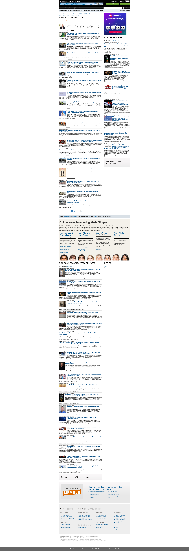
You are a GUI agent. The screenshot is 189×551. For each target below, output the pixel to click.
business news (67, 216)
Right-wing (68, 127)
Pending (68, 49)
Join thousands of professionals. (104, 487)
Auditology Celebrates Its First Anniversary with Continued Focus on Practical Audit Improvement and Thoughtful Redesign (79, 343)
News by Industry (79, 7)
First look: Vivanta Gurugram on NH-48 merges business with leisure (82, 191)
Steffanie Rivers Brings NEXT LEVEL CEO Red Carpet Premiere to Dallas (121, 72)
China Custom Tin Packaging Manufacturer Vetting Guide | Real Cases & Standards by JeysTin (83, 466)
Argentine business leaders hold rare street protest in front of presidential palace (82, 43)
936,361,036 (89, 10)
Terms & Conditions (120, 518)
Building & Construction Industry (71, 278)
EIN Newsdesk (74, 536)
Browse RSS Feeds (102, 518)
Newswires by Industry (67, 13)
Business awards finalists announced (76, 24)
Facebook (72, 537)
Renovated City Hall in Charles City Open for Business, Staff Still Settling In (83, 158)
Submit (114, 40)
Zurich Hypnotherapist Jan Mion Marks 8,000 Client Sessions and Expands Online (82, 362)
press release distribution (90, 536)
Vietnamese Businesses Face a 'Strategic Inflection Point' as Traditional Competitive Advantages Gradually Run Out (120, 102)
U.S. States (80, 13)
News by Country (69, 7)
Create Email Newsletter (82, 247)
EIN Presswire (98, 249)
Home (60, 13)
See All (118, 40)
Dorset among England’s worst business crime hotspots (81, 102)
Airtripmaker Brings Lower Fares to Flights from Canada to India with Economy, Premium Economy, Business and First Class (120, 87)
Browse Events (82, 529)
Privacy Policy (119, 521)
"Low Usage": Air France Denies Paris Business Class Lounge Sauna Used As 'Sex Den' (83, 201)
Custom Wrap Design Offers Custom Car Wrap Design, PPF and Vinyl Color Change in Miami (83, 456)
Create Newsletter (65, 524)
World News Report (64, 252)
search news (74, 216)
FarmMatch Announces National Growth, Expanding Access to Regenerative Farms (83, 407)
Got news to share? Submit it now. (114, 162)
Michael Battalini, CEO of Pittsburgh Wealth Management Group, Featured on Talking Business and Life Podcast (116, 146)
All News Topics (65, 515)
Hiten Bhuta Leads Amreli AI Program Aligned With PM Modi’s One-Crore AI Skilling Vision (84, 374)
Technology (121, 141)
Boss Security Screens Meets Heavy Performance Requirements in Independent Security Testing (82, 270)
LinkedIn (76, 537)
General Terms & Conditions (87, 540)
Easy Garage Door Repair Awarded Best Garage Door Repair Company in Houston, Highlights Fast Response (82, 313)
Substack (82, 537)
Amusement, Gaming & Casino (85, 423)
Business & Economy (115, 67)
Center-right (72, 118)
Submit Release (125, 4)
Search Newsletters (65, 526)
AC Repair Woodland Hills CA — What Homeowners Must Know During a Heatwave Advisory (83, 282)
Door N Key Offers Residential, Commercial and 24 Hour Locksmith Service (84, 437)
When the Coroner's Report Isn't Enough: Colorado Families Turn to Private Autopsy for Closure (78, 333)
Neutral (72, 30)
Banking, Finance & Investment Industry (118, 112)
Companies (121, 67)
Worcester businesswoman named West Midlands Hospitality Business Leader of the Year (82, 53)
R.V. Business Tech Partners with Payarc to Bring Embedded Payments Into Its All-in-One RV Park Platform (120, 118)
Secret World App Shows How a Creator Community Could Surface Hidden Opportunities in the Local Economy (119, 57)
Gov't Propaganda (71, 178)
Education (124, 97)
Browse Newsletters (66, 527)
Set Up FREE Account (113, 4)
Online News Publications (65, 250)
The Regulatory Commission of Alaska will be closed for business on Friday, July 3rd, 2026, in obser (79, 131)
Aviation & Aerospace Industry (117, 97)
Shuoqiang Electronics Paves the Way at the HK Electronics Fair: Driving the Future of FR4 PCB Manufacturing (83, 353)
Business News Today (70, 1)
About (61, 7)
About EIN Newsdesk (120, 515)
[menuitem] (68, 516)
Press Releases (98, 7)
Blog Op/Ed (100, 527)
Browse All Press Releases (85, 519)
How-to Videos (119, 516)
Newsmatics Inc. (63, 539)
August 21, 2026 (112, 83)
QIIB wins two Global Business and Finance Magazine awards (83, 168)
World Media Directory (88, 13)
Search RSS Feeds (101, 516)
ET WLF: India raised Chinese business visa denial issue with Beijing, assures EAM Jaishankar (82, 111)
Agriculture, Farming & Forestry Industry (118, 80)
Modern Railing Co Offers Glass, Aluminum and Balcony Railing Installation (83, 447)
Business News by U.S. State (65, 247)
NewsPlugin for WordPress (83, 250)
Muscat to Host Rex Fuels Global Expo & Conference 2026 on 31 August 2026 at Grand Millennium (83, 427)
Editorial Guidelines (120, 519)
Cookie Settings (103, 540)
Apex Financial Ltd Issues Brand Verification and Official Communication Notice (81, 418)
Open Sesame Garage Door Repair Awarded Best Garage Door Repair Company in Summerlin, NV (83, 302)
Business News (62, 15)
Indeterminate (68, 98)
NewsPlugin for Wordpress (103, 526)
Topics (68, 15)
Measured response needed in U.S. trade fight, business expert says (76, 150)
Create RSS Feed (81, 249)
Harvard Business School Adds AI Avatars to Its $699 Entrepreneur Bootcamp (84, 92)
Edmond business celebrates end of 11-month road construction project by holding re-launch (83, 182)
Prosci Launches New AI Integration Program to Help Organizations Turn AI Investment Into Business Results (116, 133)
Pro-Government (69, 88)
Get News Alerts (89, 7)
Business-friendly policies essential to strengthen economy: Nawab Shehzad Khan (84, 81)
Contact (127, 7)
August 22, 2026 (112, 42)
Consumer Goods (77, 472)
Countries (75, 13)
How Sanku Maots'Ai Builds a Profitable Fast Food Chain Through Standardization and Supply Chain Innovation (84, 385)
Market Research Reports (85, 521)
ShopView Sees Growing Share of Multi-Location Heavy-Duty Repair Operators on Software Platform (84, 323)
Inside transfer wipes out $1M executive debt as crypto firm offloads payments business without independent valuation (84, 140)
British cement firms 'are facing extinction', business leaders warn (84, 122)
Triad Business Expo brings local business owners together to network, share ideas (83, 34)
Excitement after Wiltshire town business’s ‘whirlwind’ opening (83, 72)
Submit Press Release (84, 515)
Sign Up (117, 529)
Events (97, 251)
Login (117, 527)
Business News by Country (65, 246)
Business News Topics (64, 249)
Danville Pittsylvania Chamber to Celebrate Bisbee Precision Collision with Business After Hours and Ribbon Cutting (82, 63)
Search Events (82, 527)
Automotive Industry (115, 127)
